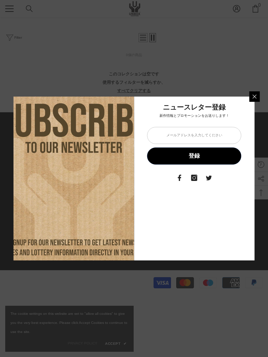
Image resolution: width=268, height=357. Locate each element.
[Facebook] (179, 177)
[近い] (255, 96)
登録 (194, 156)
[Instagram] (194, 177)
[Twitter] (209, 177)
